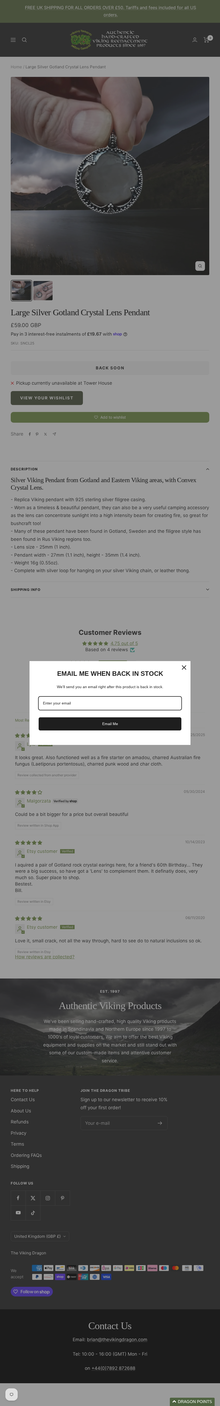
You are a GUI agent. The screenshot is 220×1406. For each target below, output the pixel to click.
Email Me (110, 724)
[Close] (184, 667)
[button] (192, 1402)
